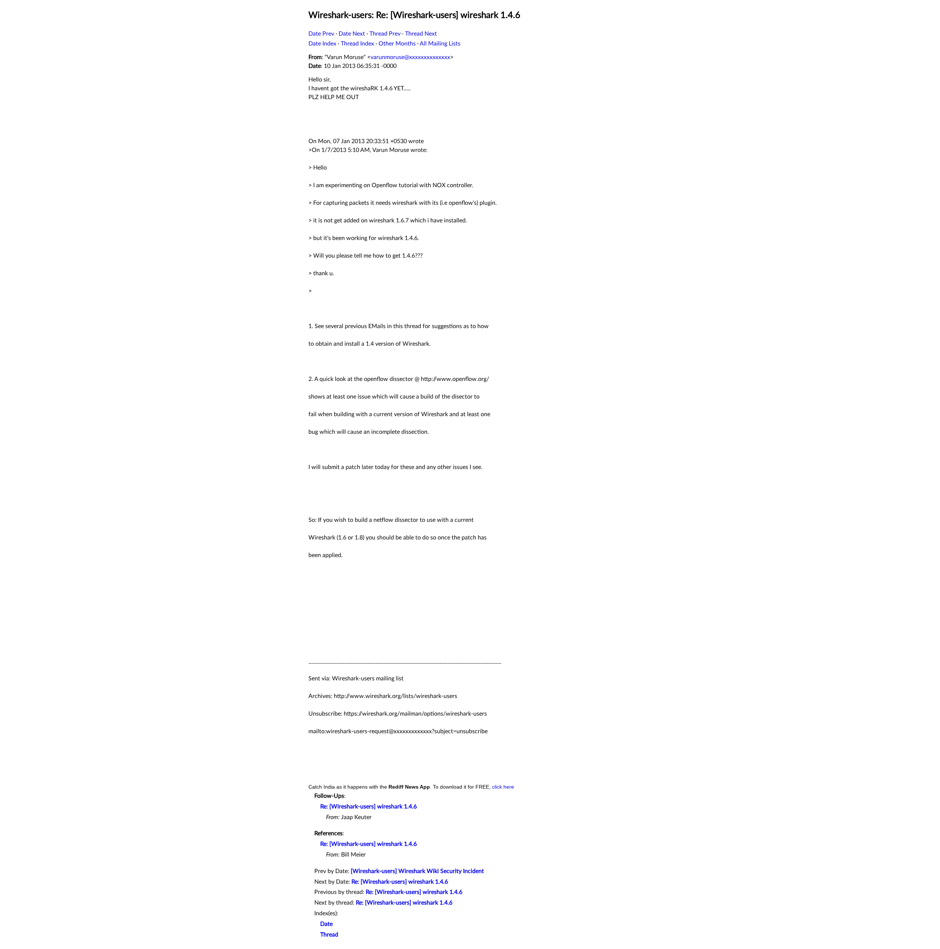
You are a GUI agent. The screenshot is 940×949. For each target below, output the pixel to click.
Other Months (397, 44)
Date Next (352, 34)
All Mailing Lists (440, 44)
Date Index (322, 44)
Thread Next (421, 34)
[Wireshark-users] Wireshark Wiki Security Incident (417, 871)
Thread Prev (385, 34)
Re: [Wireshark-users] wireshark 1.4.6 (368, 807)
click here (503, 787)
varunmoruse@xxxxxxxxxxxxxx (410, 57)
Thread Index (357, 44)
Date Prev (321, 34)
